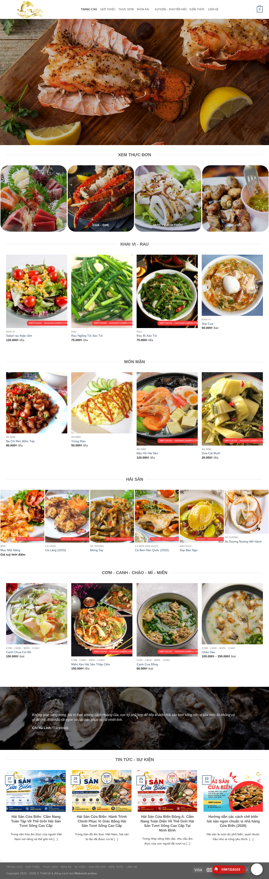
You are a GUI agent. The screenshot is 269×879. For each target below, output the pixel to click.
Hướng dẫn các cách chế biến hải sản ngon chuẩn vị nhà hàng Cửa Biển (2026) (233, 821)
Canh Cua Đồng (147, 664)
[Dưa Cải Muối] (232, 409)
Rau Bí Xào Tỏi (147, 335)
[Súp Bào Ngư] (202, 516)
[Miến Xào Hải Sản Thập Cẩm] (101, 620)
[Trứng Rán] (101, 402)
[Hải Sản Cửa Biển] (37, 9)
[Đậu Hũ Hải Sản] (167, 409)
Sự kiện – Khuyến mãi (171, 9)
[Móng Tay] (112, 516)
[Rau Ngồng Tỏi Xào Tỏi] (101, 291)
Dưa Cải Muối (211, 453)
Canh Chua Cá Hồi (18, 652)
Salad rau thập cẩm (19, 335)
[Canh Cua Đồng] (167, 620)
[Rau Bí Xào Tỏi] (167, 291)
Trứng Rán (78, 441)
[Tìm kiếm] (76, 9)
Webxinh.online (85, 873)
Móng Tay (96, 550)
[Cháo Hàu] (232, 613)
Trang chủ (89, 9)
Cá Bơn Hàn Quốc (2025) (152, 550)
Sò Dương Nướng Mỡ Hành (243, 541)
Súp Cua (207, 323)
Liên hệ (213, 9)
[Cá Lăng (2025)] (67, 516)
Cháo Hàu (208, 652)
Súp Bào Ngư (189, 550)
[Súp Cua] (232, 285)
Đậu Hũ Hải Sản (147, 453)
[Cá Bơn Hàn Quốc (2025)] (157, 516)
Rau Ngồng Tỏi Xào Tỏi (87, 335)
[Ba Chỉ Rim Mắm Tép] (36, 402)
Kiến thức (197, 9)
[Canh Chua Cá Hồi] (36, 613)
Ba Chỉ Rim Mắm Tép (20, 441)
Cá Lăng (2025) (55, 550)
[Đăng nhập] (248, 9)
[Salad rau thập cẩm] (36, 291)
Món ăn (143, 9)
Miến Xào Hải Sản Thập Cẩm (90, 664)
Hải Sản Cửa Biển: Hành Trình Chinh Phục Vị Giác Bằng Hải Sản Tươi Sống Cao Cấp (102, 821)
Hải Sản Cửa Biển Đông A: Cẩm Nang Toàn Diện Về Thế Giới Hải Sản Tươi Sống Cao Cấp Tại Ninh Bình (167, 823)
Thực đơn (126, 9)
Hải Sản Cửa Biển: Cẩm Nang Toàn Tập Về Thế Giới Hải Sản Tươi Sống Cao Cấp (36, 821)
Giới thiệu (108, 9)
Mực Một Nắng (10, 550)
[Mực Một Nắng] (22, 516)
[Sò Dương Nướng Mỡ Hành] (247, 512)
